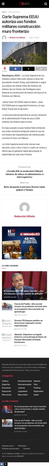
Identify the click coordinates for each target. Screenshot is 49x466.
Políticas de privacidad (10, 449)
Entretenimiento (25, 381)
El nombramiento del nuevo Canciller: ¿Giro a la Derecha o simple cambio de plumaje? (24, 292)
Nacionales (23, 395)
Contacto (26, 449)
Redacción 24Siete (17, 38)
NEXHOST (20, 456)
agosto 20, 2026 (10, 297)
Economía (6, 388)
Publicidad (22, 446)
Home (4, 12)
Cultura (5, 381)
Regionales (39, 391)
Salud (36, 395)
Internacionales (14, 12)
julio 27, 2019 (34, 38)
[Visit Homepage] (24, 4)
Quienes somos (8, 446)
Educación (6, 391)
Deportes (6, 384)
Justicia (21, 388)
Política (37, 388)
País (36, 384)
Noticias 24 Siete (14, 454)
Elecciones (6, 395)
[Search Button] (45, 4)
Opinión (37, 381)
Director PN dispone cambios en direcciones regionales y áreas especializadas (28, 323)
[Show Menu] (3, 4)
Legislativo (23, 391)
